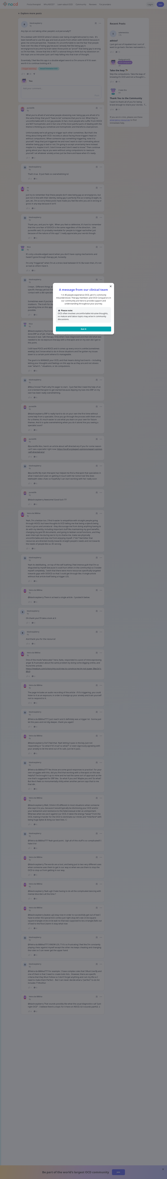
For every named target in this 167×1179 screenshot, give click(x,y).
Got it (83, 329)
